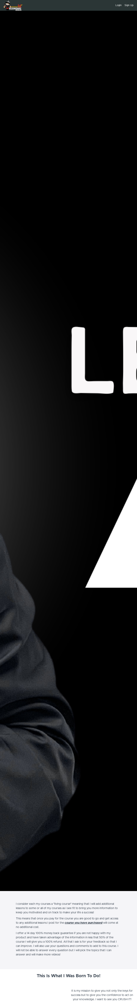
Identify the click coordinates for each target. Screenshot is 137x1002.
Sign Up (129, 5)
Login (118, 5)
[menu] (123, 5)
